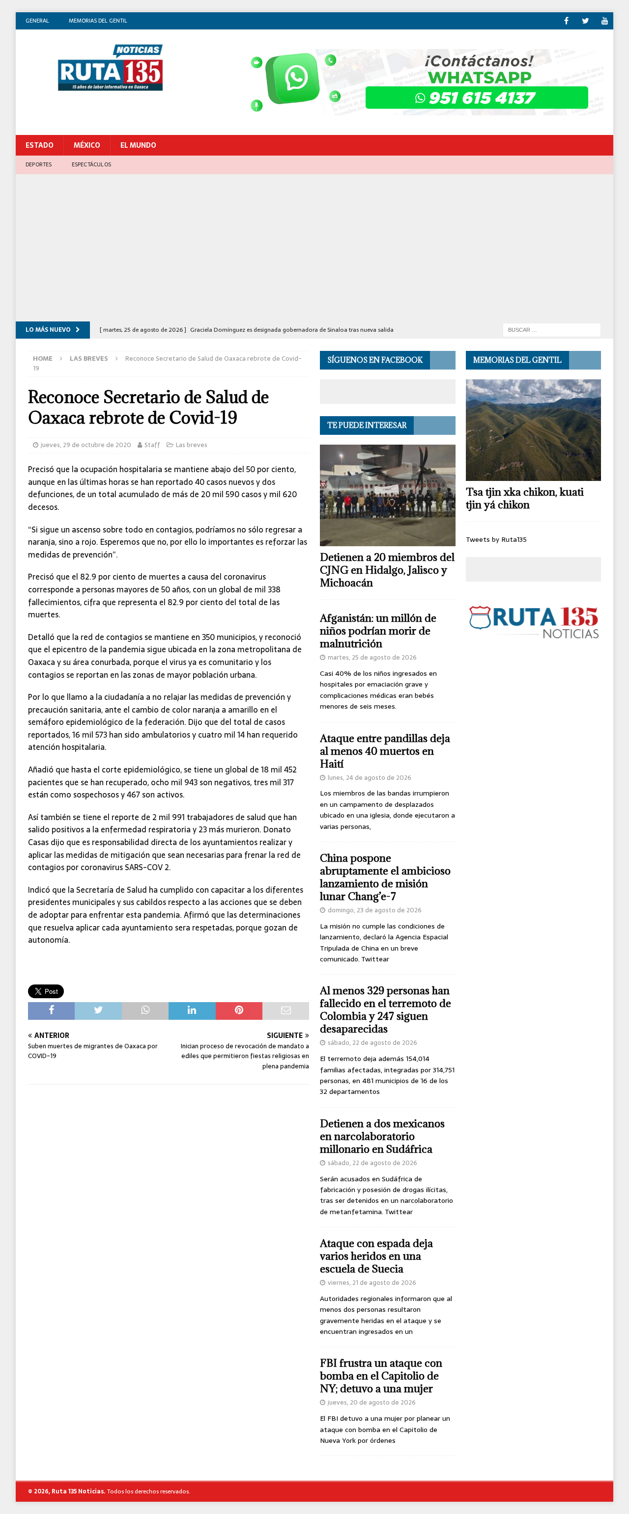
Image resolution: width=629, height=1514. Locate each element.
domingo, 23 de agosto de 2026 (375, 910)
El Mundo (138, 145)
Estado (40, 145)
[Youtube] (604, 20)
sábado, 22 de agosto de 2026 (372, 1042)
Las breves (191, 445)
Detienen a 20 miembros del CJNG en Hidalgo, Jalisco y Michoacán (387, 570)
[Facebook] (566, 20)
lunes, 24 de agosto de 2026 (369, 777)
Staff (152, 445)
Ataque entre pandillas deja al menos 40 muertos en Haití (385, 751)
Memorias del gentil (98, 20)
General (37, 20)
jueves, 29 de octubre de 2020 (86, 445)
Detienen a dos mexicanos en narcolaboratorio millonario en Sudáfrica (382, 1136)
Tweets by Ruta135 (496, 539)
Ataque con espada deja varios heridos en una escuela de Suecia (376, 1256)
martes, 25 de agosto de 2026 (372, 657)
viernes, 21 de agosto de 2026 (372, 1282)
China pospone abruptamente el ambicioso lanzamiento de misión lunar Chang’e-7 (385, 877)
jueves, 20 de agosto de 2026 (372, 1402)
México (87, 145)
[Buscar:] (552, 329)
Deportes (39, 164)
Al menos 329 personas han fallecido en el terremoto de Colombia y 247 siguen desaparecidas (385, 1010)
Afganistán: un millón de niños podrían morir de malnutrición (378, 630)
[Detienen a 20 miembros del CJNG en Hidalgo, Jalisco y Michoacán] (387, 495)
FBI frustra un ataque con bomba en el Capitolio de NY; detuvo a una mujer (381, 1375)
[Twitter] (585, 20)
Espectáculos (91, 164)
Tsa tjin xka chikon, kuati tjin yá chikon (525, 498)
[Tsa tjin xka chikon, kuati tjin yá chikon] (533, 430)
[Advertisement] (314, 248)
